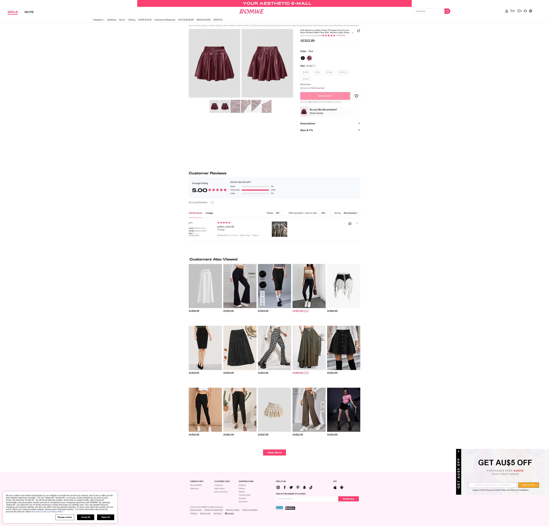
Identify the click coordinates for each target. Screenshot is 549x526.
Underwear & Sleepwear (164, 20)
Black (245, 235)
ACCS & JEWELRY (186, 20)
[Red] (309, 58)
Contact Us (218, 485)
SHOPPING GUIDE (246, 481)
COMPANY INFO (196, 481)
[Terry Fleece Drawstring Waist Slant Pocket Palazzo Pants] (309, 410)
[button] (356, 96)
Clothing (131, 20)
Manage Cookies (232, 510)
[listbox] (506, 11)
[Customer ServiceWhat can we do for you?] (525, 11)
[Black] (302, 58)
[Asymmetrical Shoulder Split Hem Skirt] (343, 410)
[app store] (335, 487)
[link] (274, 3)
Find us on (281, 481)
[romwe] (252, 11)
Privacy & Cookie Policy (214, 510)
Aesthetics (111, 20)
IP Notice (193, 513)
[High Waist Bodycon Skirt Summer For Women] (274, 286)
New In (122, 20)
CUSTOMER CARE (222, 481)
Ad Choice (218, 513)
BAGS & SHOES (203, 20)
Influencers (194, 489)
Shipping (242, 485)
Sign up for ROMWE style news (291, 494)
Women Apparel (201, 26)
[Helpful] (350, 223)
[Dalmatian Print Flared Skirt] (239, 348)
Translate (221, 230)
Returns (242, 489)
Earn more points (221, 492)
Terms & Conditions (249, 510)
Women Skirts (243, 26)
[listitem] (205, 294)
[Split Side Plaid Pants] (274, 348)
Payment (242, 498)
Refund (241, 492)
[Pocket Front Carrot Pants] (239, 410)
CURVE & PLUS (144, 20)
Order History (219, 489)
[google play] (342, 487)
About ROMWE (196, 485)
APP (335, 481)
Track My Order (245, 495)
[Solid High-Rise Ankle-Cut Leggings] (205, 410)
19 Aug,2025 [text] (194, 235)
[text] (241, 222)
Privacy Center (196, 510)
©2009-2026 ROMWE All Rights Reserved (206, 507)
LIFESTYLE (217, 20)
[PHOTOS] (241, 63)
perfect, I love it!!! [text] (225, 227)
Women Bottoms (230, 26)
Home (191, 26)
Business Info (205, 513)
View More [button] (274, 452)
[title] (274, 259)
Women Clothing (215, 26)
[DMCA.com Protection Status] (290, 508)
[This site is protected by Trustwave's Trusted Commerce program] (279, 508)
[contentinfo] (194, 310)
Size (306, 66)
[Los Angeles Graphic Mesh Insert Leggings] (309, 286)
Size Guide (243, 502)
